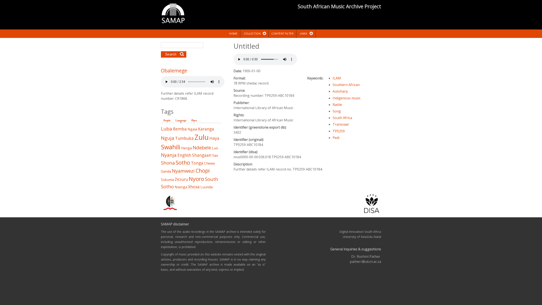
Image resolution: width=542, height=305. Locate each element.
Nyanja (169, 155)
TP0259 (339, 131)
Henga (186, 148)
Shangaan (201, 155)
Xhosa (194, 187)
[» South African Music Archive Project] (173, 13)
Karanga (206, 129)
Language (182, 120)
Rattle (337, 104)
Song (337, 111)
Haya (214, 138)
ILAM (337, 78)
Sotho (183, 162)
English (184, 155)
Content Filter (282, 33)
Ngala (192, 129)
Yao (215, 155)
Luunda (206, 187)
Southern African (346, 84)
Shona (168, 162)
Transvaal (340, 124)
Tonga (197, 163)
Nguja (167, 138)
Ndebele (202, 147)
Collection (252, 33)
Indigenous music (347, 98)
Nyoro (196, 179)
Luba (166, 128)
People (166, 120)
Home (233, 33)
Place (194, 120)
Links (304, 33)
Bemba (180, 129)
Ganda (166, 171)
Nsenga (181, 187)
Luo (215, 148)
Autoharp (340, 91)
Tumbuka (184, 138)
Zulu (202, 137)
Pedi (336, 137)
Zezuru (181, 179)
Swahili (170, 147)
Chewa (209, 163)
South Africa (342, 117)
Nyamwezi (183, 171)
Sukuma (167, 179)
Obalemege (174, 70)
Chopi (202, 170)
